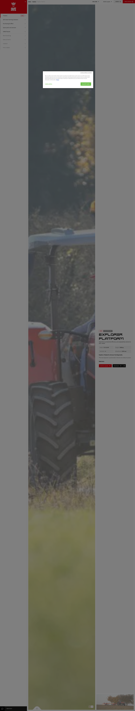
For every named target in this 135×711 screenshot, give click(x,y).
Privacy (57, 79)
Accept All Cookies (86, 84)
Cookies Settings (48, 83)
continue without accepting (86, 72)
